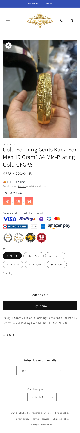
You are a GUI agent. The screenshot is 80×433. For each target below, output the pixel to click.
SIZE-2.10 (34, 256)
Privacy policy (22, 418)
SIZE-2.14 (13, 264)
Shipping (22, 186)
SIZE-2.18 (57, 264)
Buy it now (40, 306)
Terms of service (41, 418)
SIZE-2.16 (35, 264)
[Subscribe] (59, 370)
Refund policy (62, 412)
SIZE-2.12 (55, 256)
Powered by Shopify (42, 412)
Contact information (41, 424)
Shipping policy (61, 418)
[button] (7, 20)
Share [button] (10, 334)
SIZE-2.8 (12, 256)
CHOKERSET (25, 412)
